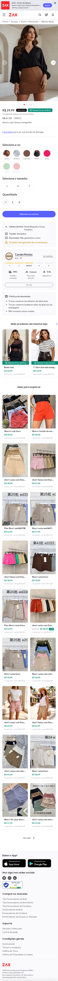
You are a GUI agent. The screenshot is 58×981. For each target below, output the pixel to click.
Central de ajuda (10, 932)
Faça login (7, 131)
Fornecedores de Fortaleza (14, 913)
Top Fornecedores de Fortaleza (16, 906)
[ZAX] (13, 14)
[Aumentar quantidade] (19, 202)
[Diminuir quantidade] (5, 202)
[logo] (29, 964)
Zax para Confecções (12, 928)
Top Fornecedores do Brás (14, 899)
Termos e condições (11, 947)
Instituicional (8, 944)
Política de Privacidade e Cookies (17, 954)
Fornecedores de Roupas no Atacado (19, 916)
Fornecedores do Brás (12, 909)
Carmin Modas (24, 254)
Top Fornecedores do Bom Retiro (17, 902)
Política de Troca (10, 951)
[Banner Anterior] (4, 62)
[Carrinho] (46, 14)
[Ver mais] (56, 324)
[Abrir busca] (39, 14)
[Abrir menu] (4, 15)
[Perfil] (53, 14)
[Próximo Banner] (53, 62)
